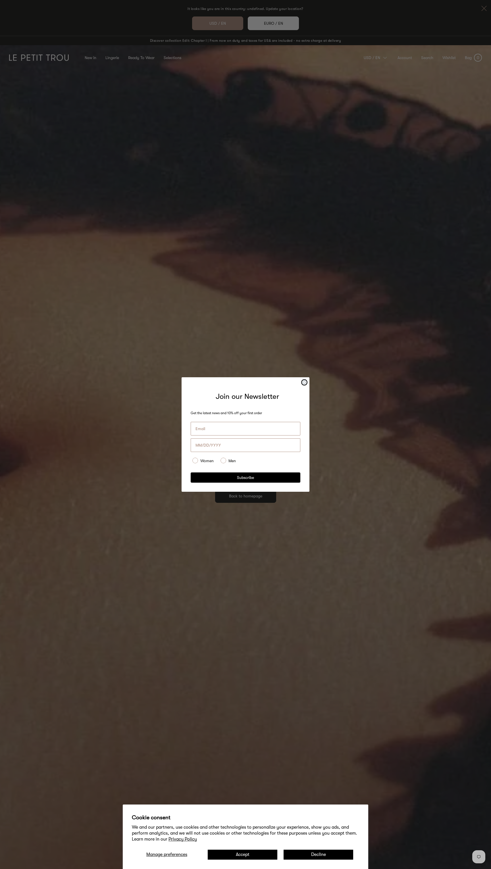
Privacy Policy (182, 839)
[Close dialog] (304, 382)
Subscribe (245, 477)
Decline (318, 854)
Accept (242, 854)
